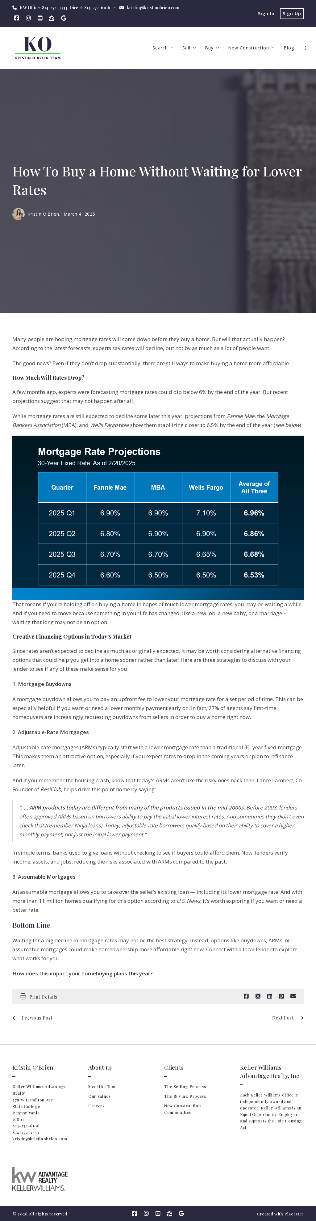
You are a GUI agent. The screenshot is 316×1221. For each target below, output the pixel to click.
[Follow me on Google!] (63, 18)
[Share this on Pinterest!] (281, 996)
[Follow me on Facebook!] (16, 18)
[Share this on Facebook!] (246, 996)
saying (147, 789)
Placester (294, 1213)
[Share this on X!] (258, 996)
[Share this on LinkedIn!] (269, 996)
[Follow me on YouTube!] (40, 18)
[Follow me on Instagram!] (28, 18)
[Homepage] (37, 48)
